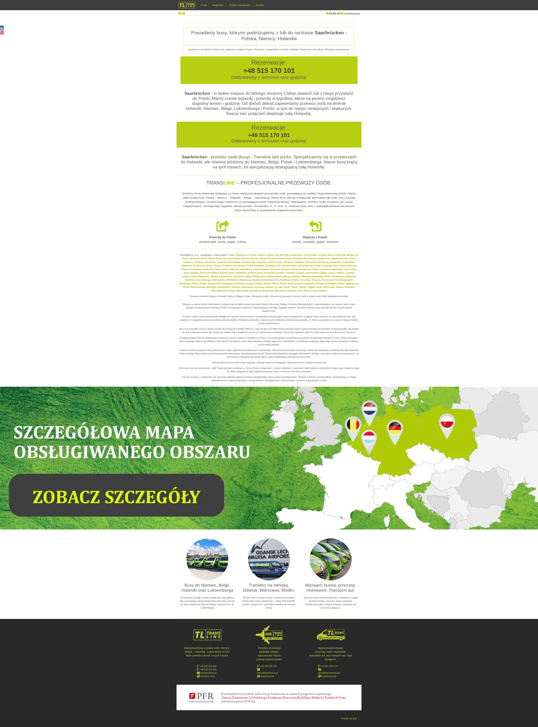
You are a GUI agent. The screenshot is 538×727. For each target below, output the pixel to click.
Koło (260, 272)
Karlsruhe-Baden (209, 272)
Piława (295, 280)
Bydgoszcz (323, 258)
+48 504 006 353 (208, 666)
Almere (261, 255)
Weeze (339, 287)
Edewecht (186, 265)
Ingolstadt (336, 269)
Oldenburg (244, 280)
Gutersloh (208, 269)
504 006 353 (334, 13)
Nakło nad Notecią (334, 276)
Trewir (294, 287)
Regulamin (218, 5)
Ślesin (275, 283)
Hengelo (285, 269)
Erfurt (209, 265)
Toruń (286, 287)
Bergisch (195, 258)
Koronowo (269, 272)
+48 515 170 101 (269, 70)
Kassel (223, 272)
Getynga (326, 265)
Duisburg (323, 262)
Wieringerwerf (219, 290)
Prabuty (316, 280)
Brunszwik (310, 258)
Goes (335, 265)
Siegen (250, 283)
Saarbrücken (214, 283)
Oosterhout (267, 280)
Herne (294, 269)
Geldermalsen (289, 265)
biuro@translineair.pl (267, 673)
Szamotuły (247, 287)
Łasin (194, 276)
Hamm (225, 269)
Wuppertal (268, 290)
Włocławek (242, 290)
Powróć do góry (349, 718)
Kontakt (259, 5)
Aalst (232, 255)
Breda (263, 258)
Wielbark (349, 287)
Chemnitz (210, 262)
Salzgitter (227, 283)
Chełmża (199, 262)
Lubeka (186, 276)
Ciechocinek (248, 262)
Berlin (204, 258)
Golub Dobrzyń (347, 265)
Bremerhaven (284, 258)
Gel (278, 265)
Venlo (319, 287)
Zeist (299, 290)
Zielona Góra (310, 290)
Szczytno (259, 287)
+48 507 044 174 (329, 666)
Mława (270, 276)
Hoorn (315, 269)
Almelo (252, 255)
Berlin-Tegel (215, 258)
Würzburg (280, 290)
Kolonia (252, 272)
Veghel (311, 287)
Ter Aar (278, 287)
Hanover (234, 269)
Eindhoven (199, 265)
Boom (236, 258)
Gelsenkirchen (306, 265)
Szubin (269, 287)
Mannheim (226, 276)
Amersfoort (296, 255)
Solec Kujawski (305, 283)
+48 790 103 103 (268, 666)
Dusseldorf (336, 262)
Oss (277, 280)
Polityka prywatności (239, 5)
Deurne (279, 262)
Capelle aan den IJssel (343, 258)
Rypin (203, 283)
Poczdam (306, 280)
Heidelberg (246, 269)
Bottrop (254, 258)
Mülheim (296, 276)
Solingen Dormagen (326, 283)
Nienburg (351, 276)
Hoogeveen (305, 269)
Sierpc (258, 283)
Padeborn (285, 280)
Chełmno (188, 262)
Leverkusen (311, 272)
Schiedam (239, 283)
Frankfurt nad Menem (234, 265)
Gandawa (270, 265)
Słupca (292, 283)
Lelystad (290, 272)
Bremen (272, 258)
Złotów (322, 290)
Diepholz (300, 262)
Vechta (302, 287)
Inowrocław (350, 269)
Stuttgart (211, 287)
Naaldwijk (317, 276)
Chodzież (222, 262)
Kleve (231, 272)
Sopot (341, 283)
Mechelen (239, 276)
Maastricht (204, 276)
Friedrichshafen (255, 265)
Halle (217, 269)
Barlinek (341, 255)
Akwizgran (241, 255)
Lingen (323, 272)
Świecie (235, 287)
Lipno (331, 272)
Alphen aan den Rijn (278, 255)
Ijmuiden (325, 269)
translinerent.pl (329, 676)
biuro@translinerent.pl (329, 673)
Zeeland (291, 290)
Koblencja (241, 272)
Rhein (195, 283)
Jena (185, 272)
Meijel (248, 276)
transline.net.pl (207, 676)
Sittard (267, 283)
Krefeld (280, 272)
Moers (278, 276)
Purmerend (328, 280)
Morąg (286, 276)
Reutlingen (185, 283)
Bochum (227, 258)
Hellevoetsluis (261, 269)
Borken (245, 258)
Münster (306, 276)
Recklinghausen (344, 280)
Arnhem (322, 255)
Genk (318, 265)
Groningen (195, 269)
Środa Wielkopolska (194, 287)
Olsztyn (255, 280)
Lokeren (339, 272)
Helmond (275, 269)
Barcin (331, 255)
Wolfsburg (255, 290)
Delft (271, 262)
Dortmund (311, 262)
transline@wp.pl (352, 13)
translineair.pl (267, 676)
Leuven (300, 272)
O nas (204, 5)
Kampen (194, 272)
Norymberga (203, 280)
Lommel (349, 272)
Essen (217, 265)
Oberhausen (218, 280)
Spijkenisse (352, 283)
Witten (231, 290)
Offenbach (231, 280)
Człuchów (261, 262)
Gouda (184, 269)
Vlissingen (329, 287)
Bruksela (298, 258)
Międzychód (259, 276)
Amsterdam (310, 255)
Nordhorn (190, 280)
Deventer (289, 262)
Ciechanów (234, 262)
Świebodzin (223, 287)
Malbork (215, 276)
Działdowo (348, 262)
